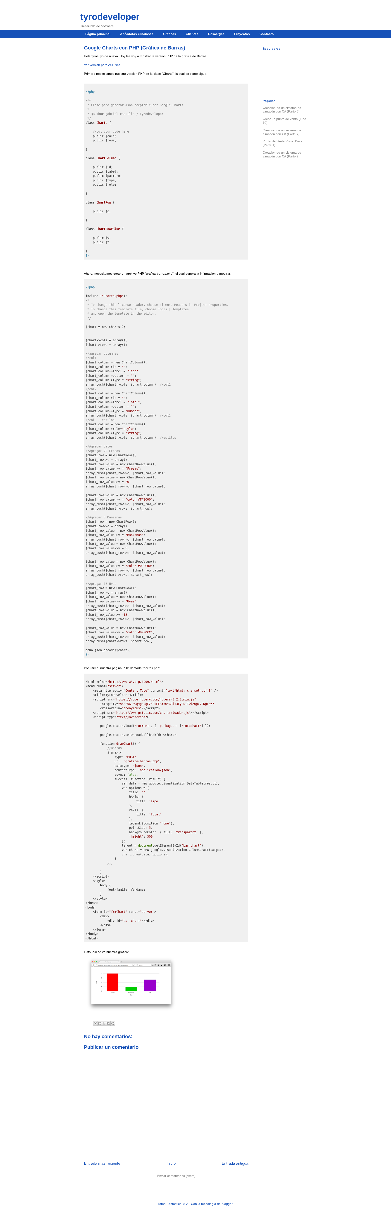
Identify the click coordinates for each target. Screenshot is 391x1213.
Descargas (216, 34)
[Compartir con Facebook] (108, 1023)
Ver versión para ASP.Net (102, 65)
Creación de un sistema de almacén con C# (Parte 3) (282, 109)
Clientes (192, 34)
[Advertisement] (285, 237)
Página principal (97, 34)
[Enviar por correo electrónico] (95, 1023)
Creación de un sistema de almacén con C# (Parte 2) (282, 154)
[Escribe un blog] (100, 1023)
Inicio (171, 1163)
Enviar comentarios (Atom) (176, 1176)
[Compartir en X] (104, 1023)
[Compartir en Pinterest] (112, 1023)
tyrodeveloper (110, 17)
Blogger (227, 1204)
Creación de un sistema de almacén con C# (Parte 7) (282, 132)
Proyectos (242, 34)
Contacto (267, 34)
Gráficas (169, 34)
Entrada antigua (235, 1163)
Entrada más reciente (102, 1163)
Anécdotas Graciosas (136, 34)
